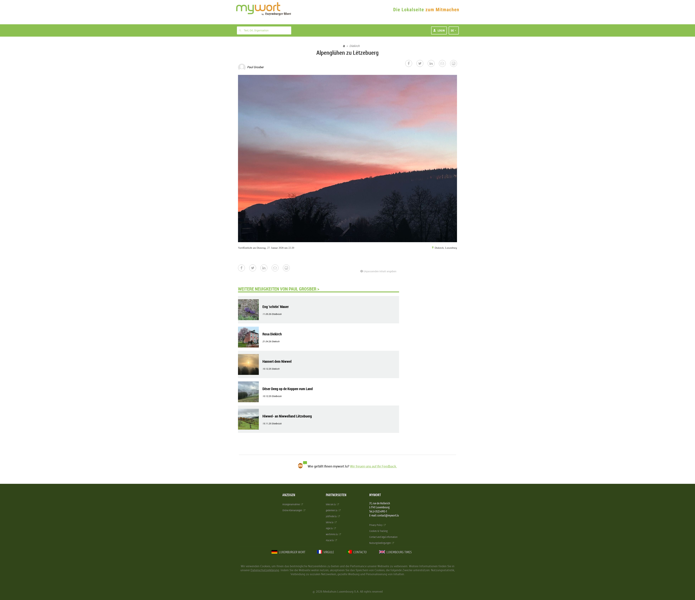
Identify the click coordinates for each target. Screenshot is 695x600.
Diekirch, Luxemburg (445, 247)
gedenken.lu (332, 510)
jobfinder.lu (331, 516)
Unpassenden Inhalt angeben (379, 271)
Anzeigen (288, 495)
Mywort (375, 495)
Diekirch (354, 46)
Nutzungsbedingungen (380, 543)
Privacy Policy (376, 525)
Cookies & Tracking (378, 531)
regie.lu (329, 528)
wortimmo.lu (332, 534)
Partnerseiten (336, 495)
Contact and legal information (383, 537)
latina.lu (330, 522)
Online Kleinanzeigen (292, 510)
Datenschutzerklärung (264, 570)
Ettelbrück (276, 314)
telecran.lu (331, 504)
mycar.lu (330, 540)
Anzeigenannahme (291, 504)
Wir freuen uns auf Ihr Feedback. (373, 466)
